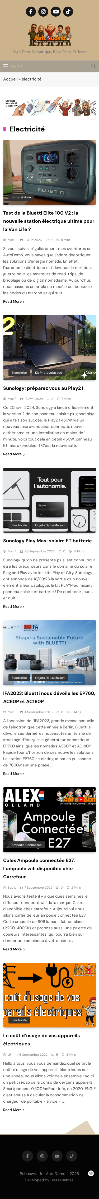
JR (9, 1055)
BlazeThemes (61, 1180)
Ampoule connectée (27, 845)
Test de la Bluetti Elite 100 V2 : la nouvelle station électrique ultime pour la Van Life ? (48, 221)
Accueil (10, 79)
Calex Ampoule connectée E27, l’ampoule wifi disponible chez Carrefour (39, 868)
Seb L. (12, 887)
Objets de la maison (50, 525)
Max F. (12, 240)
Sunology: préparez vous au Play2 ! (43, 388)
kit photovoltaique (48, 373)
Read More (12, 301)
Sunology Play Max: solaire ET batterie (47, 541)
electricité (19, 373)
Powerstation (21, 197)
